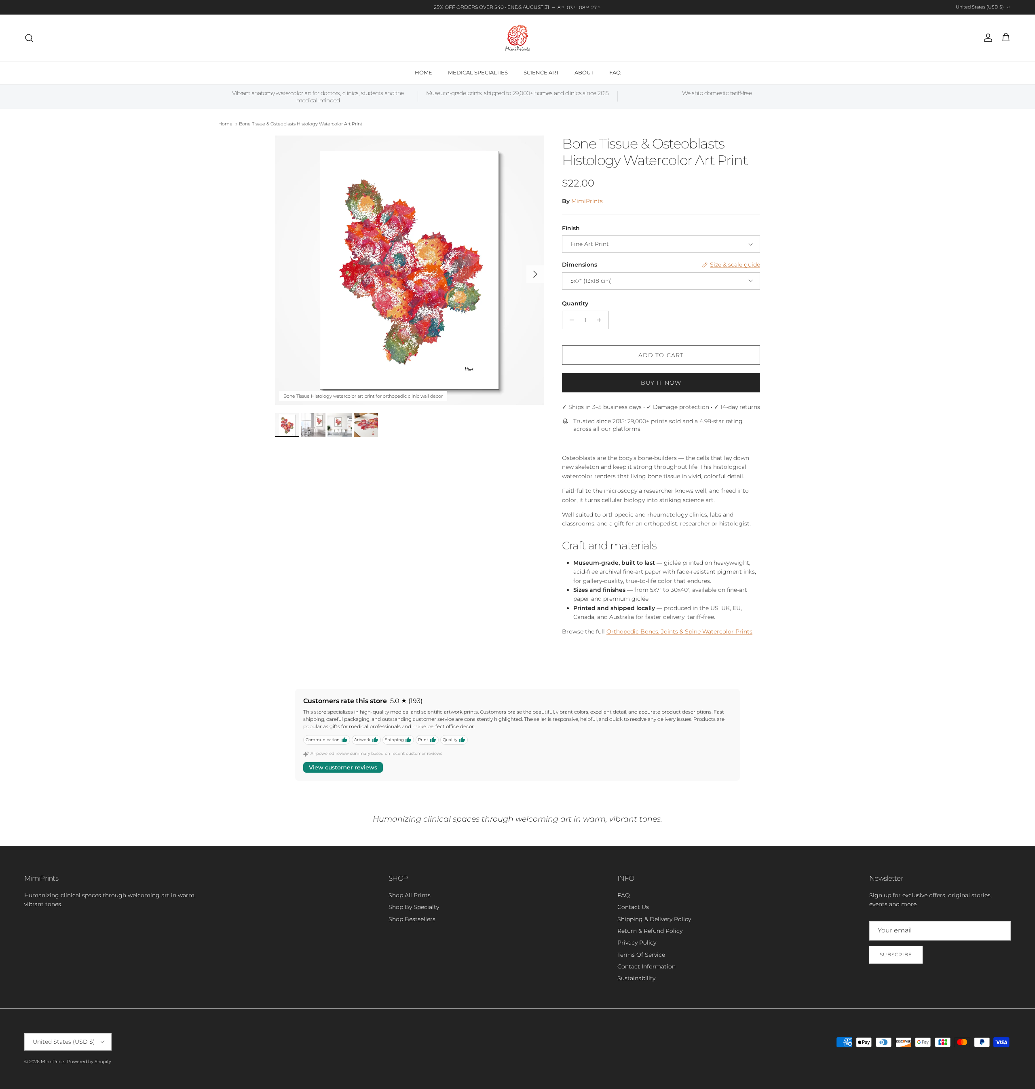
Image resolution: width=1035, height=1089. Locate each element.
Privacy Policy (636, 942)
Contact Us (633, 907)
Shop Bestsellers (412, 919)
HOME (423, 72)
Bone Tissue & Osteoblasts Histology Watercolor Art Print (300, 124)
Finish (571, 228)
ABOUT (584, 72)
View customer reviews (343, 767)
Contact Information (646, 966)
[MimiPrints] (518, 38)
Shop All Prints (410, 895)
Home (225, 124)
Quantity (575, 303)
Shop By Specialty (414, 907)
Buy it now (661, 382)
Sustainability (636, 978)
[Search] (29, 38)
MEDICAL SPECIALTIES (478, 72)
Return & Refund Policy (649, 930)
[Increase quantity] (601, 320)
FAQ (615, 72)
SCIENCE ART (541, 72)
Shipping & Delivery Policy (654, 919)
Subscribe (896, 954)
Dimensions (579, 264)
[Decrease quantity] (569, 320)
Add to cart (661, 355)
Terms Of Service (641, 954)
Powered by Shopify (89, 1061)
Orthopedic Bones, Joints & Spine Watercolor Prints (679, 631)
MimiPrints (587, 201)
